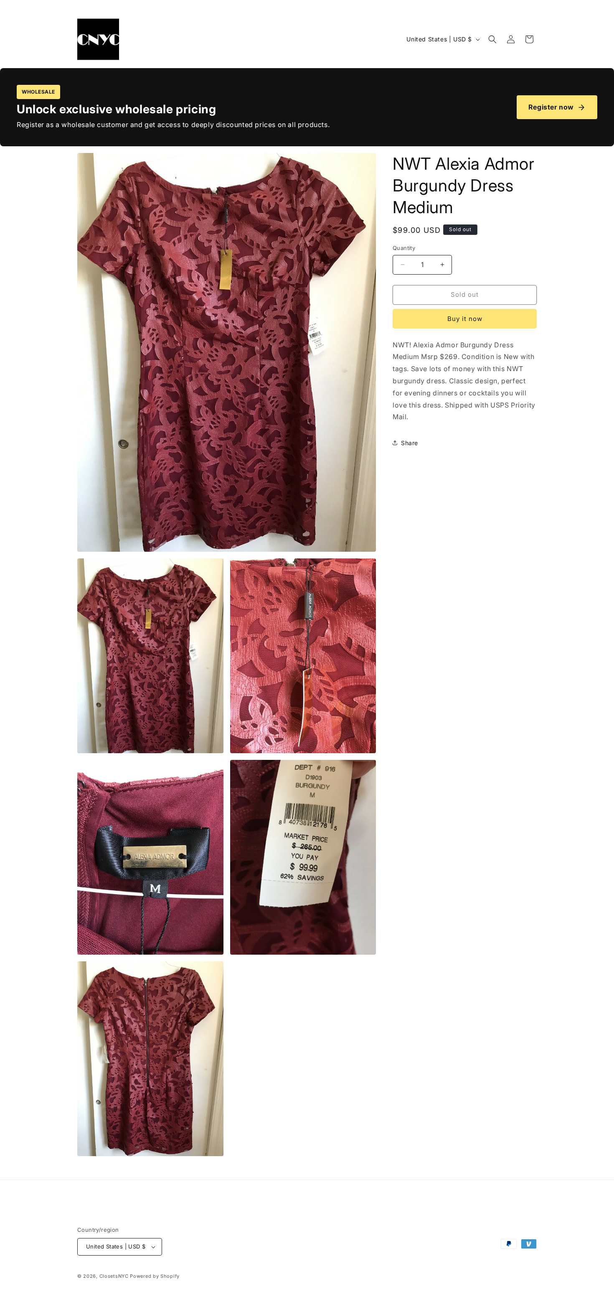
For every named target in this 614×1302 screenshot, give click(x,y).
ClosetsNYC (114, 1276)
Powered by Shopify (155, 1276)
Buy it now (464, 319)
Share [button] (409, 442)
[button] (492, 39)
